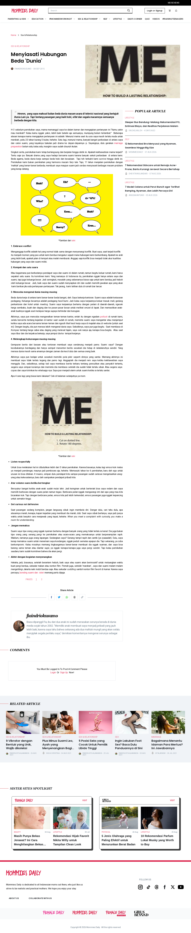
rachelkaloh (135, 130)
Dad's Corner (135, 19)
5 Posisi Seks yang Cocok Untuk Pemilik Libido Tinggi (93, 744)
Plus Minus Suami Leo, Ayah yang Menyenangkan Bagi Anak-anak (57, 744)
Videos (156, 19)
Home (13, 35)
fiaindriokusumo (23, 69)
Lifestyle (117, 19)
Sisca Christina (53, 753)
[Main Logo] (25, 11)
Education (37, 19)
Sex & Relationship (87, 19)
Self (105, 19)
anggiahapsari (136, 195)
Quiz (147, 19)
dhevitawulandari (138, 174)
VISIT (84, 800)
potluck (104, 316)
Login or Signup (154, 10)
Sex (117, 737)
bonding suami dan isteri (32, 572)
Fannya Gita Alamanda (19, 753)
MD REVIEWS (173, 3)
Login (53, 672)
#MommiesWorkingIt (60, 19)
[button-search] (128, 10)
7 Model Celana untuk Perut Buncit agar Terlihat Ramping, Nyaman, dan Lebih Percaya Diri (152, 188)
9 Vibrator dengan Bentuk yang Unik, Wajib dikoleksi (19, 744)
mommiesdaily (136, 152)
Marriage (156, 737)
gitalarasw (160, 753)
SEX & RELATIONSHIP (20, 46)
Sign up (64, 672)
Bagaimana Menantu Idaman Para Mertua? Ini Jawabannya (167, 744)
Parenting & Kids (17, 19)
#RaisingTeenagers (172, 19)
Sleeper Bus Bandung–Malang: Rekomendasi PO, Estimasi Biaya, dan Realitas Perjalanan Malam (152, 124)
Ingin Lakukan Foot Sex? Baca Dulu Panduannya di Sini (128, 744)
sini (73, 240)
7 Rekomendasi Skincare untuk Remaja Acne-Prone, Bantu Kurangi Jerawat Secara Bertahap (152, 167)
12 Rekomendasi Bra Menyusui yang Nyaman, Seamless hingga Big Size (150, 145)
